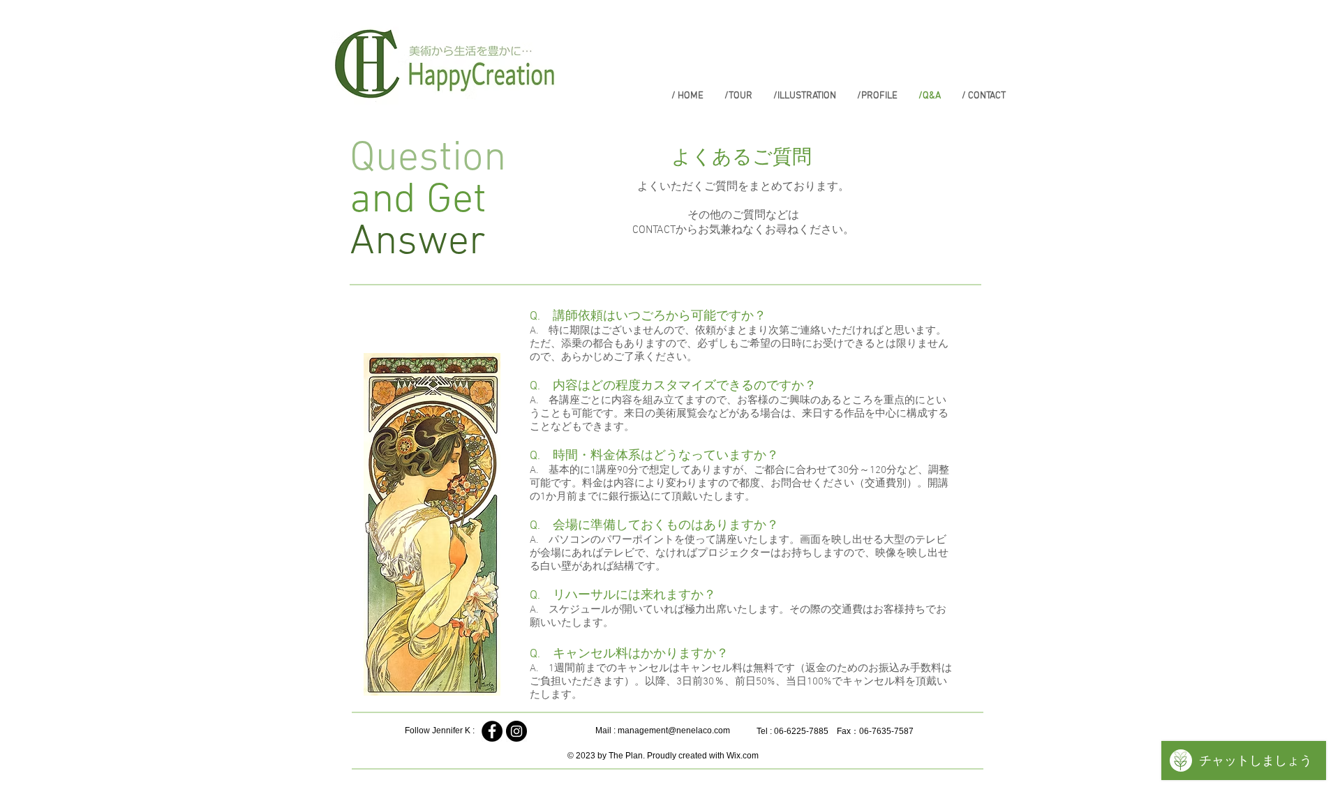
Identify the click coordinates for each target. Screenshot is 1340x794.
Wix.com (743, 756)
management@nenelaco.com (674, 730)
